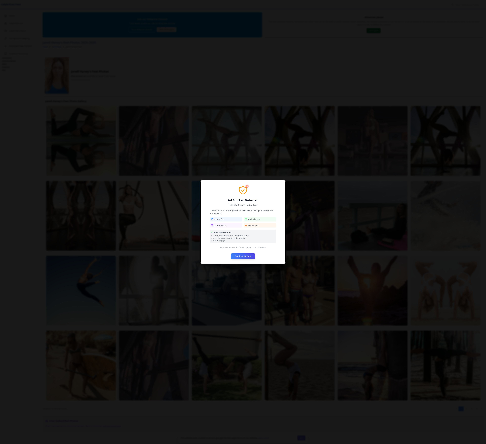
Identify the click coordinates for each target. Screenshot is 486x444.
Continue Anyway (243, 256)
